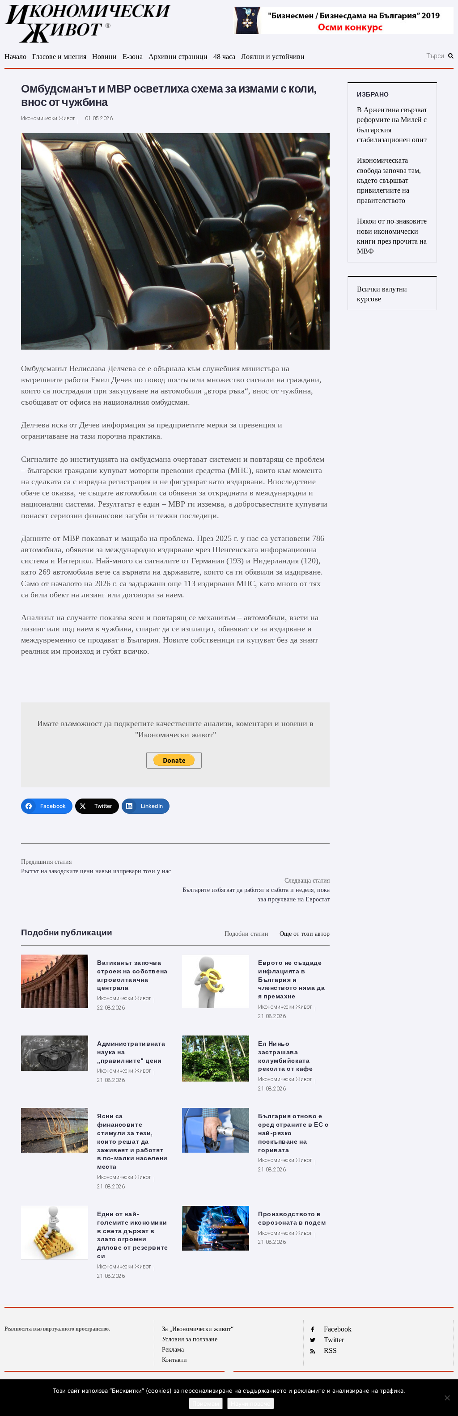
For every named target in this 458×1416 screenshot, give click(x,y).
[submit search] (451, 56)
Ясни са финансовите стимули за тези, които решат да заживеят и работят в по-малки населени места (132, 1141)
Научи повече (251, 1403)
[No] (446, 1397)
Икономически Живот (48, 118)
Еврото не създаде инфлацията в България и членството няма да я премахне (291, 979)
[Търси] (393, 56)
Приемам (205, 1403)
